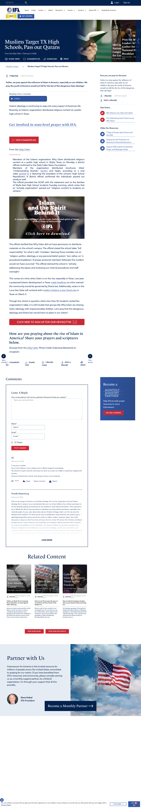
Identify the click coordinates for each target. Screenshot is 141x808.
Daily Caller (24, 150)
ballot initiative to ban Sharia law (60, 290)
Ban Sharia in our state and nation (119, 113)
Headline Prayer (12, 66)
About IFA (92, 10)
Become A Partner (113, 413)
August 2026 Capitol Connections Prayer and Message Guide (119, 148)
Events (70, 10)
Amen (16, 481)
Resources (59, 10)
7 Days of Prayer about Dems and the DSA (119, 134)
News (27, 10)
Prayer (33, 10)
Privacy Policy (6, 805)
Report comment (39, 481)
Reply (28, 481)
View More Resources (57, 631)
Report (54, 481)
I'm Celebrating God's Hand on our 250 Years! (120, 119)
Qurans (44, 171)
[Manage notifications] (136, 803)
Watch (50, 10)
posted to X (25, 174)
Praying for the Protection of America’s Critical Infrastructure (118, 141)
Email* (13, 432)
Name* (14, 424)
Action (41, 10)
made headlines (59, 283)
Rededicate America (109, 10)
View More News (34, 631)
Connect (81, 10)
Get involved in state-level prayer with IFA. (43, 125)
